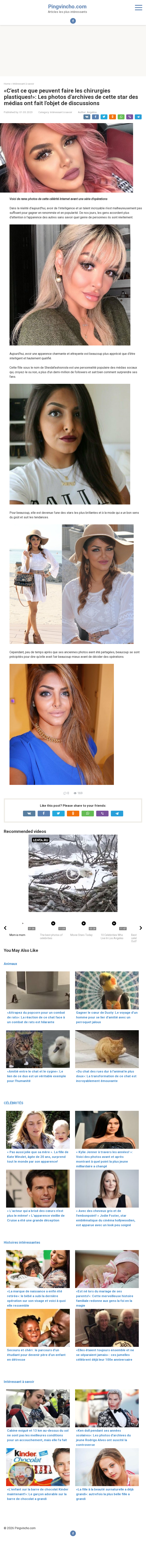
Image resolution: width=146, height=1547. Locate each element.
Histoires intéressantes (22, 1242)
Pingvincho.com (67, 6)
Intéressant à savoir (61, 112)
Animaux (10, 964)
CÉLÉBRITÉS (13, 1103)
